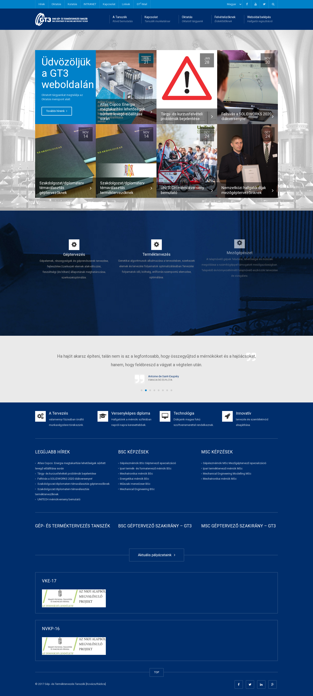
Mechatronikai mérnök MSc (220, 478)
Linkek (126, 4)
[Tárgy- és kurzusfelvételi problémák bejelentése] (186, 80)
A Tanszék (123, 19)
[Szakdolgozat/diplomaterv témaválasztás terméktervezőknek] (126, 160)
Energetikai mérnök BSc (134, 478)
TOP (156, 672)
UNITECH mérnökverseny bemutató (58, 499)
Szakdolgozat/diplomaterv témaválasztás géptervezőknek (73, 483)
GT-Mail (142, 4)
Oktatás (56, 4)
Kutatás (72, 4)
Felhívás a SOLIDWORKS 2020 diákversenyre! (64, 478)
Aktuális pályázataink (155, 555)
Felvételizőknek (225, 19)
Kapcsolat (109, 4)
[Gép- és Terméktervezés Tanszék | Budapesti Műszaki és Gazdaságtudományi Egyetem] (61, 19)
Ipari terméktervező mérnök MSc (223, 468)
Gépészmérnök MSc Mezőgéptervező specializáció (234, 463)
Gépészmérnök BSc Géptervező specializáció (148, 463)
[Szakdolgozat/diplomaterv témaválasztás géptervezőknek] (65, 160)
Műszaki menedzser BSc (135, 483)
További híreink (55, 111)
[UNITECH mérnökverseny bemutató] (186, 160)
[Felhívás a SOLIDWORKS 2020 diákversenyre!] (247, 86)
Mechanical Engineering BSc (137, 489)
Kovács (91, 684)
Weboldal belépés (260, 19)
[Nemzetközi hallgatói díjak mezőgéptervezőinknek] (247, 160)
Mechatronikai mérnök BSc (136, 473)
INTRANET (90, 4)
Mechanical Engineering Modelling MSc (227, 473)
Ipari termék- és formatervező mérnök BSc (145, 468)
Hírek (42, 4)
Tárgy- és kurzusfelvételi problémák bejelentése (66, 473)
